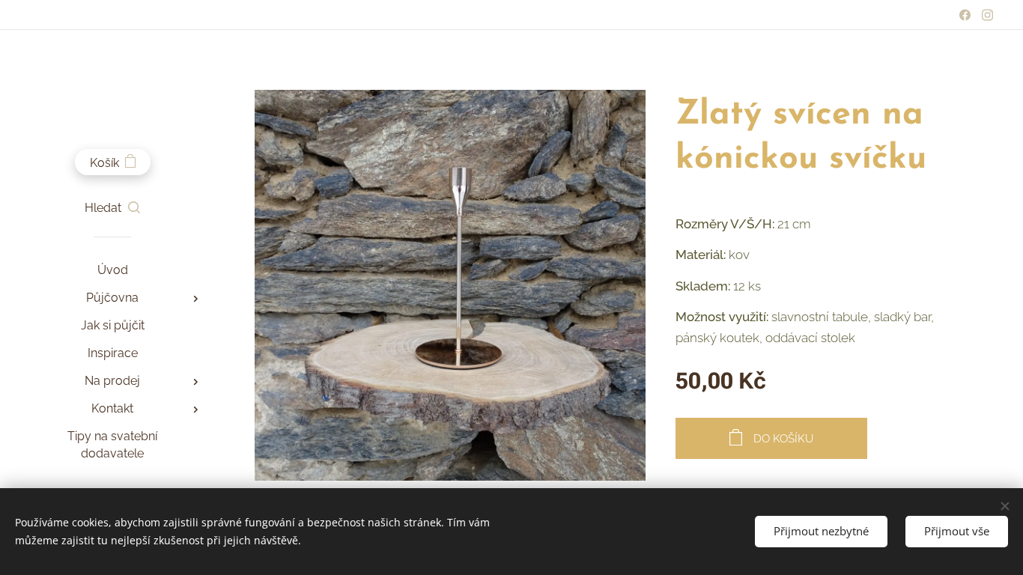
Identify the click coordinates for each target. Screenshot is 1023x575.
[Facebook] (965, 15)
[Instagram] (987, 15)
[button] (112, 208)
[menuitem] (112, 270)
